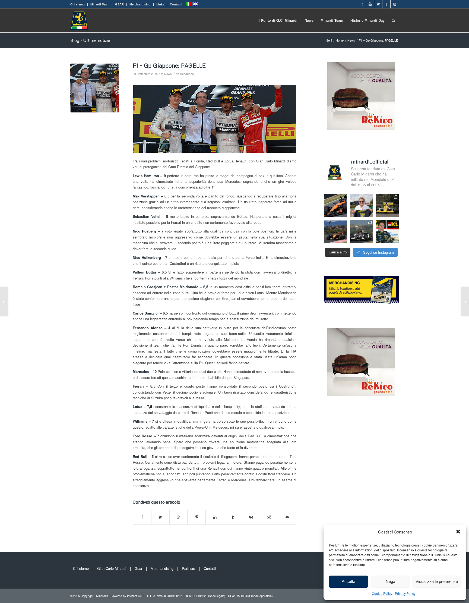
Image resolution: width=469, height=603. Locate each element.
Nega (390, 581)
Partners (188, 568)
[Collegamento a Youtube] (370, 4)
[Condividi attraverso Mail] (287, 517)
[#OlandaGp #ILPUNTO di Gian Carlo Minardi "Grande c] (335, 205)
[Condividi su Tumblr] (233, 517)
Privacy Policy (405, 593)
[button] (458, 531)
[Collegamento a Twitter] (378, 4)
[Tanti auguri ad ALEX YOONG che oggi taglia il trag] (387, 231)
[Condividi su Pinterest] (196, 517)
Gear (138, 568)
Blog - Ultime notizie (90, 40)
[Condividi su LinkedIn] (215, 517)
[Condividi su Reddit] (269, 517)
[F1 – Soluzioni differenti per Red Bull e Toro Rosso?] (465, 301)
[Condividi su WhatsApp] (179, 517)
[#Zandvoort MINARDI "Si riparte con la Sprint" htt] (361, 205)
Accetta (348, 581)
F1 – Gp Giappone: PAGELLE (169, 65)
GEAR (119, 4)
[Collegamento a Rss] (362, 4)
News (168, 74)
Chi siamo (77, 4)
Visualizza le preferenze (437, 581)
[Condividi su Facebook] (142, 517)
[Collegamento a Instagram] (395, 4)
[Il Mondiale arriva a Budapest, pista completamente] (361, 231)
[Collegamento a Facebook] (386, 4)
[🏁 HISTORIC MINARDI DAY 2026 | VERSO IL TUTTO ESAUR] (387, 205)
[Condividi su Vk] (251, 517)
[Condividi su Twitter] (160, 517)
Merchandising (140, 4)
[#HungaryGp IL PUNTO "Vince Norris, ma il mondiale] (335, 231)
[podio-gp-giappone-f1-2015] (94, 88)
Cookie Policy (382, 593)
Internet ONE (135, 595)
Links (160, 4)
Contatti (176, 4)
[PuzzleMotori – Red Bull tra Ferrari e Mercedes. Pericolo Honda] (4, 301)
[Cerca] (393, 20)
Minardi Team (99, 4)
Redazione (187, 74)
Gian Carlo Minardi (111, 568)
